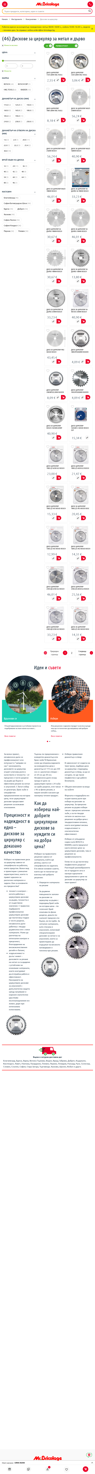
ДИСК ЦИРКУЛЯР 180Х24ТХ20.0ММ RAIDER (79, 351)
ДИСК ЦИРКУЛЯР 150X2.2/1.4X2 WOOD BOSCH (56, 547)
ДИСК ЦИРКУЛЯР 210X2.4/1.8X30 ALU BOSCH (80, 587)
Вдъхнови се (10, 718)
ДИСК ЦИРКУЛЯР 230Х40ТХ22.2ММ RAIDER (55, 391)
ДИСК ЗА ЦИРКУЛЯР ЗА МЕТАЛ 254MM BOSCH (79, 310)
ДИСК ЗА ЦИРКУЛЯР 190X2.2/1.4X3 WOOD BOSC (80, 507)
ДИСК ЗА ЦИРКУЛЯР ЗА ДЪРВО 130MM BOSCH (79, 270)
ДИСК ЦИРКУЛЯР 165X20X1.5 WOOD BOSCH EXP (80, 428)
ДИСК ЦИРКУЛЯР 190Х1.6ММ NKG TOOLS (54, 109)
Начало (5, 19)
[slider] (3, 61)
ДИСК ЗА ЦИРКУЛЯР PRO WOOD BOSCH (55, 351)
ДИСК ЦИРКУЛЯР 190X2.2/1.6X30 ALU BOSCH (55, 467)
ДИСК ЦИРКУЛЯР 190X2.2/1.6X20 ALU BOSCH (80, 467)
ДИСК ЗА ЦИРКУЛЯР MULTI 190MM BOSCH (56, 190)
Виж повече (10, 736)
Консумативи (31, 19)
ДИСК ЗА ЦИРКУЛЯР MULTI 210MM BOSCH (80, 109)
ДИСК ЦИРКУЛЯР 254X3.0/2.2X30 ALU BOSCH (55, 587)
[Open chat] (89, 1455)
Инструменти (16, 19)
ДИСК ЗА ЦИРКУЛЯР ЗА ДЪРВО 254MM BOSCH (55, 310)
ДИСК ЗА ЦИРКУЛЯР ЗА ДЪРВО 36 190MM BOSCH (80, 190)
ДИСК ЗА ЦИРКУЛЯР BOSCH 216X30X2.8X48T (54, 427)
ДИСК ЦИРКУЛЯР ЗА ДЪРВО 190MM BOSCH (54, 230)
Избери (54, 718)
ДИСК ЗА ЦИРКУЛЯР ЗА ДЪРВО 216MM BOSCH (79, 230)
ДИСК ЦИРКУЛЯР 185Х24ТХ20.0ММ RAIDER (79, 391)
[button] (47, 741)
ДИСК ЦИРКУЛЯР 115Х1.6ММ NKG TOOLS (54, 73)
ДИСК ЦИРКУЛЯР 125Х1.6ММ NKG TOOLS (79, 73)
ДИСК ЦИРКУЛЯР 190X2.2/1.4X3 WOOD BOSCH (56, 507)
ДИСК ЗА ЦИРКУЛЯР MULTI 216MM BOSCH (56, 149)
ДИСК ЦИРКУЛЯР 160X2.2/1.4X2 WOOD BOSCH (80, 547)
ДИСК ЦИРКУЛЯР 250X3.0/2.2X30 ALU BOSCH (55, 628)
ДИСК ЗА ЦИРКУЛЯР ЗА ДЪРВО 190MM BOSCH (55, 270)
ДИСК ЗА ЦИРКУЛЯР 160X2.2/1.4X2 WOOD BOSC (80, 628)
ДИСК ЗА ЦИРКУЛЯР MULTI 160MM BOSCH (80, 149)
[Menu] (5, 4)
